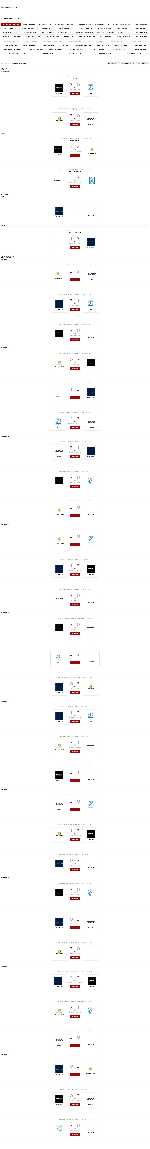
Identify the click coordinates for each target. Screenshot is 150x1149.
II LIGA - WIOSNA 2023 (52, 37)
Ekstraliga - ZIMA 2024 (12, 41)
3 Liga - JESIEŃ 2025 (139, 49)
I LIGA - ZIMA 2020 (46, 28)
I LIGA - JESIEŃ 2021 (86, 28)
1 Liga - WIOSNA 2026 (104, 53)
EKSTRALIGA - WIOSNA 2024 (53, 41)
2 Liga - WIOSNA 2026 (134, 53)
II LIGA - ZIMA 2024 (32, 41)
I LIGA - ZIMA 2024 (141, 37)
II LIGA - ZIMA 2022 (140, 28)
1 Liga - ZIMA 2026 (47, 53)
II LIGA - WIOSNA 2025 (56, 49)
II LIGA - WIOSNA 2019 (102, 24)
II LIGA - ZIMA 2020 (28, 28)
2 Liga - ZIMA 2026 (75, 53)
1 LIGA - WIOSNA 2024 (75, 41)
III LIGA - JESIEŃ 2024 (49, 45)
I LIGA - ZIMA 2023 (124, 33)
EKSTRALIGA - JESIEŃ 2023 (86, 37)
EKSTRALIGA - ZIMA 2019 (11, 24)
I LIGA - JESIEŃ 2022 (46, 33)
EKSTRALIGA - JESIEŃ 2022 (84, 33)
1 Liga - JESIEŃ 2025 (100, 49)
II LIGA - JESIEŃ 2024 (29, 45)
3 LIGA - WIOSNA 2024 (116, 41)
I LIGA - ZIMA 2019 (45, 24)
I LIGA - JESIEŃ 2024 (10, 45)
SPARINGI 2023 (68, 37)
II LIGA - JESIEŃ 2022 (64, 33)
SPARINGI (65, 45)
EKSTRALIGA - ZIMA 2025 (83, 45)
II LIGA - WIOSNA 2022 (29, 33)
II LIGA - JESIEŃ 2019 (140, 24)
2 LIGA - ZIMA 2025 (121, 45)
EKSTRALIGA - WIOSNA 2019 (64, 24)
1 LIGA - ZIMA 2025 (103, 45)
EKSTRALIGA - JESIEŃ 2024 (137, 41)
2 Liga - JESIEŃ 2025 (119, 49)
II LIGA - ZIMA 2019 (29, 24)
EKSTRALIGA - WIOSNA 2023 (12, 37)
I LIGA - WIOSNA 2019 (84, 24)
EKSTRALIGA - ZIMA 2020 (66, 28)
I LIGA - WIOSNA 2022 (10, 33)
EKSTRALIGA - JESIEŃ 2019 (121, 24)
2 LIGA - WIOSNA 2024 (95, 41)
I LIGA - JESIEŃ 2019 (10, 28)
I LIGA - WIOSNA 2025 (36, 49)
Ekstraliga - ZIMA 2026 (17, 53)
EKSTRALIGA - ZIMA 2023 (105, 33)
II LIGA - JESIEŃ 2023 (123, 37)
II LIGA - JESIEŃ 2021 (104, 28)
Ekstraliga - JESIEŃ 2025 (78, 49)
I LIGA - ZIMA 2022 (122, 28)
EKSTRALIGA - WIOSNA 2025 (13, 49)
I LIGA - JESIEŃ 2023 (106, 37)
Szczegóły (75, 93)
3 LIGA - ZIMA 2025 (140, 45)
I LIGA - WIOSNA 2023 (33, 37)
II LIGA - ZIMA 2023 (141, 33)
